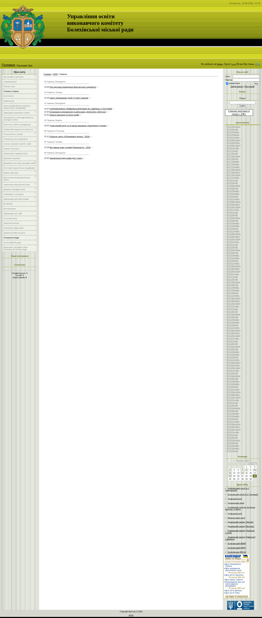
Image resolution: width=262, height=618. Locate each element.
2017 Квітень (232, 159)
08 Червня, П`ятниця (54, 131)
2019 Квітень (232, 220)
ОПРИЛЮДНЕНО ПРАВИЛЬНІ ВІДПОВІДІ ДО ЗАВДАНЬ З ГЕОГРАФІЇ (81, 109)
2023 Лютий (232, 344)
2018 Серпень (233, 199)
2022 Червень (233, 322)
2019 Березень (233, 218)
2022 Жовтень (233, 333)
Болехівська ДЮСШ (237, 552)
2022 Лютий (232, 312)
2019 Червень (233, 226)
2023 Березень (233, 346)
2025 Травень (233, 413)
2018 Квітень (232, 188)
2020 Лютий (232, 247)
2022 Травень (233, 320)
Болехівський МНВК (237, 543)
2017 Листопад (233, 175)
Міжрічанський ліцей (236, 518)
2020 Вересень (233, 266)
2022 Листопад (233, 336)
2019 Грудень (233, 242)
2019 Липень (232, 228)
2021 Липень (232, 293)
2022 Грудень (233, 338)
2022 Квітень (232, 317)
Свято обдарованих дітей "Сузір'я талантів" (69, 98)
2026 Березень (233, 440)
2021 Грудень (233, 306)
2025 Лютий (232, 405)
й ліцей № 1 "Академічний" (237, 489)
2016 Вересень (233, 140)
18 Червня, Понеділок (55, 82)
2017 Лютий (232, 153)
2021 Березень (233, 282)
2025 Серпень (233, 421)
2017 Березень (233, 156)
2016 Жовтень (233, 143)
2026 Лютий (232, 437)
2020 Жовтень (233, 269)
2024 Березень (233, 376)
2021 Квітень (232, 285)
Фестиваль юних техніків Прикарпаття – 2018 (70, 147)
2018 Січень (232, 180)
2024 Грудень (233, 400)
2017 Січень (232, 151)
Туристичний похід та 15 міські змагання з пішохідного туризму (78, 126)
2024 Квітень (232, 379)
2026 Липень (232, 451)
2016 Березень (233, 127)
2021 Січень (232, 277)
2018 (55, 74)
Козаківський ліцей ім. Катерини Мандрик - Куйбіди (240, 508)
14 (242, 473)
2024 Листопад (233, 397)
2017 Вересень (233, 169)
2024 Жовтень (233, 395)
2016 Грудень (233, 148)
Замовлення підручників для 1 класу (66, 158)
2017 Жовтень (233, 172)
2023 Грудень (233, 370)
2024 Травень (233, 381)
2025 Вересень (233, 424)
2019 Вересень (233, 234)
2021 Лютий (232, 279)
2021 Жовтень (233, 301)
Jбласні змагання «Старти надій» (64, 115)
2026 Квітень (232, 443)
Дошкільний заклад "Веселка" (241, 526)
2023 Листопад (233, 368)
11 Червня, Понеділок (54, 103)
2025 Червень (233, 416)
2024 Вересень (233, 392)
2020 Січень (232, 245)
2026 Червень (233, 448)
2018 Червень (233, 194)
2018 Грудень (233, 210)
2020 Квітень (232, 253)
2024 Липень (232, 387)
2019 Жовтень (233, 236)
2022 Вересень (233, 330)
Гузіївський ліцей (235, 514)
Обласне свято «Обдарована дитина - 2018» (69, 136)
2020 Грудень (233, 274)
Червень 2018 (242, 461)
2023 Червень (233, 354)
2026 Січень (232, 435)
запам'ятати (234, 83)
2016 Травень (233, 132)
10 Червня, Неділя (53, 120)
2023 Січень (232, 341)
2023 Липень (232, 357)
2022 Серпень (233, 328)
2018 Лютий (232, 183)
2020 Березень (233, 250)
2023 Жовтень (233, 365)
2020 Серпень (233, 263)
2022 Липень (232, 325)
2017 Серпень (233, 167)
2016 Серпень (233, 137)
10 (255, 470)
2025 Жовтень (233, 427)
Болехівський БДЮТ (237, 548)
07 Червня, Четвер (53, 142)
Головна (8, 65)
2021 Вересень (233, 298)
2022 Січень (232, 309)
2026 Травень (233, 446)
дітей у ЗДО (239, 114)
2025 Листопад (233, 429)
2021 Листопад (233, 303)
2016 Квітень (232, 129)
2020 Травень (233, 255)
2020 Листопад (233, 271)
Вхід (30, 65)
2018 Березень (233, 186)
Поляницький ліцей (236, 503)
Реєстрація (22, 65)
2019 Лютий (232, 215)
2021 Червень (233, 290)
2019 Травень (233, 223)
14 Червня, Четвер (53, 92)
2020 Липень (232, 261)
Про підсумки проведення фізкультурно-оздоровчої (73, 87)
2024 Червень (233, 384)
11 (230, 473)
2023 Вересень (233, 362)
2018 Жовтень (233, 204)
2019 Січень (232, 212)
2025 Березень (233, 408)
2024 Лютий (232, 373)
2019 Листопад (233, 239)
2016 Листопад (233, 145)
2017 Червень (233, 164)
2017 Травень (233, 161)
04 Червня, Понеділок (55, 153)
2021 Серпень (233, 295)
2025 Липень (232, 419)
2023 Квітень (232, 349)
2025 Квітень (232, 411)
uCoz (131, 615)
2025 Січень (232, 403)
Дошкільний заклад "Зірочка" (241, 522)
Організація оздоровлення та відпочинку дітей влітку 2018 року (77, 112)
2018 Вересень (233, 202)
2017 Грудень (233, 178)
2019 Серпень (233, 231)
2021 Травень (233, 287)
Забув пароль (236, 86)
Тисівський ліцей (235, 499)
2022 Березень (233, 314)
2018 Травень (233, 191)
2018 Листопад (233, 207)
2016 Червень (233, 135)
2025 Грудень (233, 432)
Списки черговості (239, 111)
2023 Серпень (233, 360)
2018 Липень (232, 196)
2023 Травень (233, 352)
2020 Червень (233, 258)
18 (230, 476)
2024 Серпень (233, 389)
